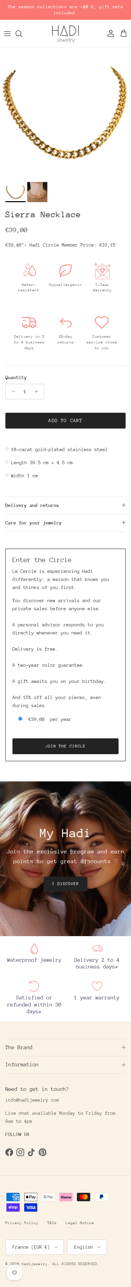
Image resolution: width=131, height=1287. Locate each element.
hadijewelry (35, 1264)
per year (50, 719)
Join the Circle (65, 746)
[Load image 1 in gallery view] (65, 113)
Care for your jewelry (33, 522)
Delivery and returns (32, 505)
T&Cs (52, 1223)
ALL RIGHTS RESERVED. (75, 1264)
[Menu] (7, 33)
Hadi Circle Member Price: (73, 245)
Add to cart (65, 420)
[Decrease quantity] (11, 391)
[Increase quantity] (38, 391)
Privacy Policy (21, 1223)
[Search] (22, 33)
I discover (65, 883)
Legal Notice (80, 1223)
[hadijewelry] (65, 33)
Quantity (16, 377)
